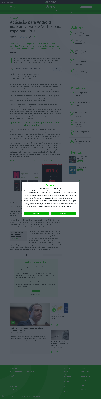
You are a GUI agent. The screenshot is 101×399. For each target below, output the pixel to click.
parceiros (37, 190)
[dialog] (50, 199)
